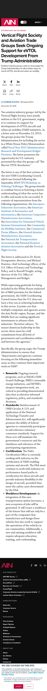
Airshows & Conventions (12, 637)
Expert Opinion (8, 624)
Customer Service (9, 608)
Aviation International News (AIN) (15, 580)
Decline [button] (29, 686)
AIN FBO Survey (9, 577)
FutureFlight (7, 589)
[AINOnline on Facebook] (31, 565)
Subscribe (6, 605)
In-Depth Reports (9, 627)
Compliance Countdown (12, 643)
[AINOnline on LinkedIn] (45, 565)
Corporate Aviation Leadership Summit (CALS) (20, 592)
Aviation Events (8, 640)
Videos (5, 630)
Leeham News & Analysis (12, 595)
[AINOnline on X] (40, 565)
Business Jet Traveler (11, 586)
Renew (5, 611)
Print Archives (8, 621)
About (5, 653)
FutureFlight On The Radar (13, 30)
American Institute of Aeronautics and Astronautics (22, 211)
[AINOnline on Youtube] (35, 565)
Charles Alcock (11, 102)
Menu (38, 22)
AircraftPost (7, 583)
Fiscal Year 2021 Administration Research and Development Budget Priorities (22, 151)
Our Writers (7, 656)
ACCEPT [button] (18, 686)
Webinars (6, 634)
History (5, 659)
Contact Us (7, 662)
